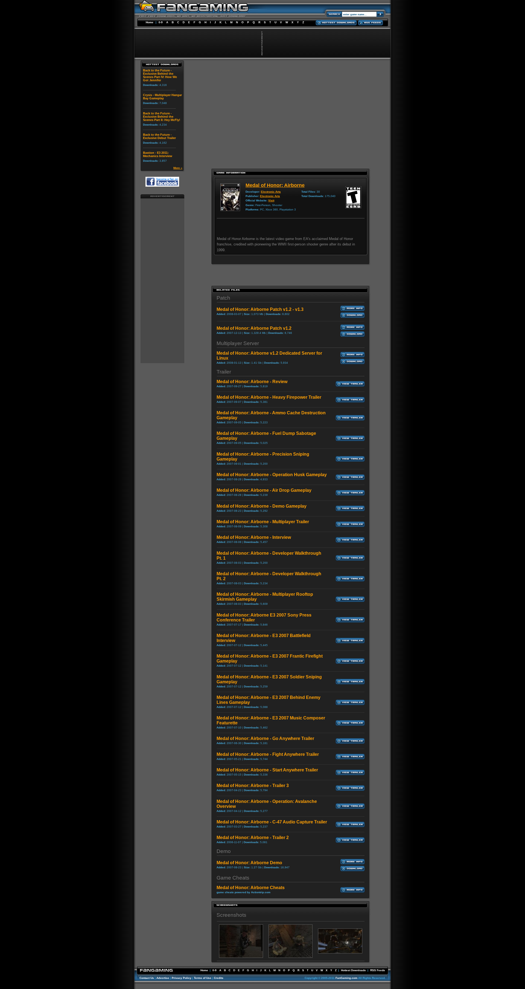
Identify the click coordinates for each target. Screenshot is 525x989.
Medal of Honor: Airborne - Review (252, 381)
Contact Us (146, 977)
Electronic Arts (271, 191)
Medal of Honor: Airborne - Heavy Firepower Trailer (269, 397)
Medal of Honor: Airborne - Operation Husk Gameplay (272, 474)
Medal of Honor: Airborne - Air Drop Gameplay (264, 490)
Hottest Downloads (353, 970)
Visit (271, 200)
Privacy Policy (181, 977)
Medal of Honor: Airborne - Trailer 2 (253, 837)
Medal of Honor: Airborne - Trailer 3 (253, 785)
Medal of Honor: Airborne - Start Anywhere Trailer (267, 770)
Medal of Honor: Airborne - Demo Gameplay (262, 506)
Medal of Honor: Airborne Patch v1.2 (254, 328)
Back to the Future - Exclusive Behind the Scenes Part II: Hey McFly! (161, 117)
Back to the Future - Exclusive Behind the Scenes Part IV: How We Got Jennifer (160, 75)
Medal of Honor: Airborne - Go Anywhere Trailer (265, 738)
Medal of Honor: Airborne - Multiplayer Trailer (263, 521)
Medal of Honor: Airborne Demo (249, 862)
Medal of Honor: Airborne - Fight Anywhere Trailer (268, 754)
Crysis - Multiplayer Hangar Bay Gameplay (162, 96)
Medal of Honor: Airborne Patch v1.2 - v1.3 (260, 309)
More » (177, 167)
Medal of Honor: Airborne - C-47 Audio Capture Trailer (272, 822)
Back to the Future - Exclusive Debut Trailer (159, 136)
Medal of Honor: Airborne (275, 185)
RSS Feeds (377, 970)
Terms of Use (202, 977)
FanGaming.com (346, 977)
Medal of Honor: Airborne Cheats (251, 887)
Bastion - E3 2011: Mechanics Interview (157, 154)
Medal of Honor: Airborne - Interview (254, 537)
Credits (218, 977)
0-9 (161, 22)
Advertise (162, 977)
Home (149, 22)
